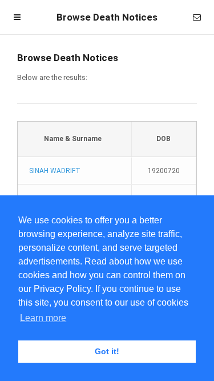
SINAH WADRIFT (54, 171)
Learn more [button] (43, 318)
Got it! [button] (107, 351)
